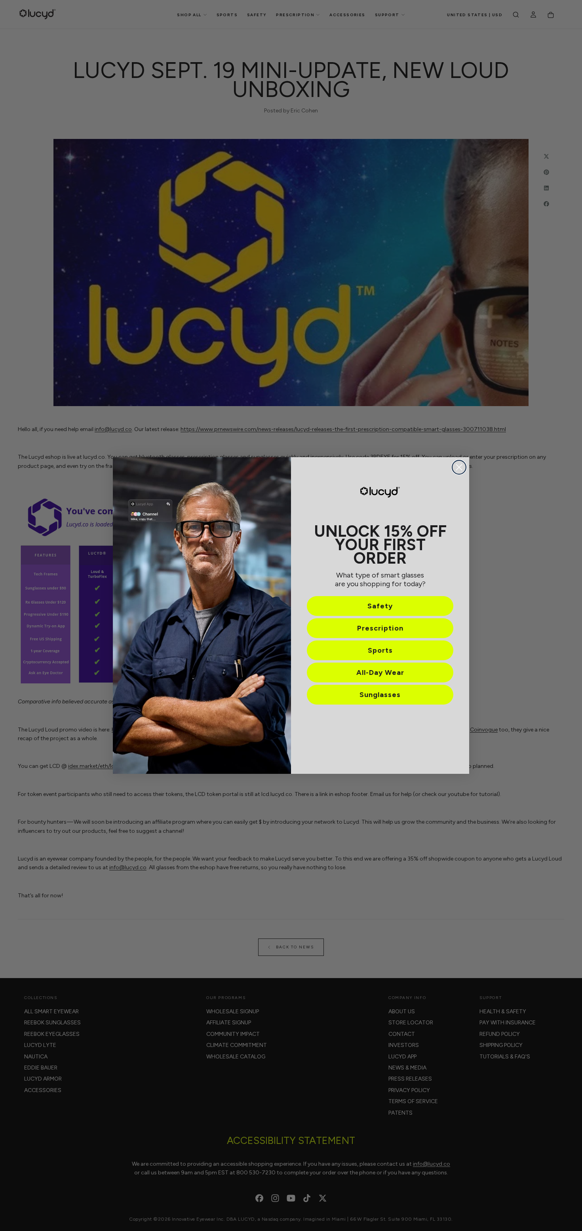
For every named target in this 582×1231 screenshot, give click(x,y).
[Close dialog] (459, 467)
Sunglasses (380, 694)
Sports (380, 650)
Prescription (380, 628)
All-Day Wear (380, 672)
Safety (380, 606)
